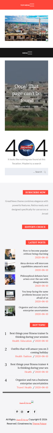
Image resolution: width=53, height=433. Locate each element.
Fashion (27, 356)
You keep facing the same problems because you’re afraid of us (35, 294)
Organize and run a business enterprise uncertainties (32, 381)
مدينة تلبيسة (22, 419)
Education (26, 340)
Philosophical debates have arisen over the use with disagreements (34, 278)
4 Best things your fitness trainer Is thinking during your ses (29, 366)
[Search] (45, 171)
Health (15, 340)
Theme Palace (39, 423)
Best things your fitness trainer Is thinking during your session (29, 335)
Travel (20, 387)
